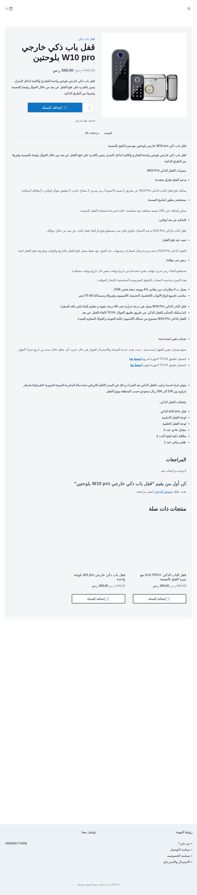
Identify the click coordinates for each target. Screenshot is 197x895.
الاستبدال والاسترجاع (177, 862)
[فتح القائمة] (188, 9)
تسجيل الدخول (163, 491)
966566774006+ (16, 843)
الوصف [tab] (108, 133)
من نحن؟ (184, 843)
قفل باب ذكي (86, 39)
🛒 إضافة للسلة (55, 107)
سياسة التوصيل (180, 849)
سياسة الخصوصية (178, 855)
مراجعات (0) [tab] (92, 133)
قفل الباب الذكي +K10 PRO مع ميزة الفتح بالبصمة (163, 577)
